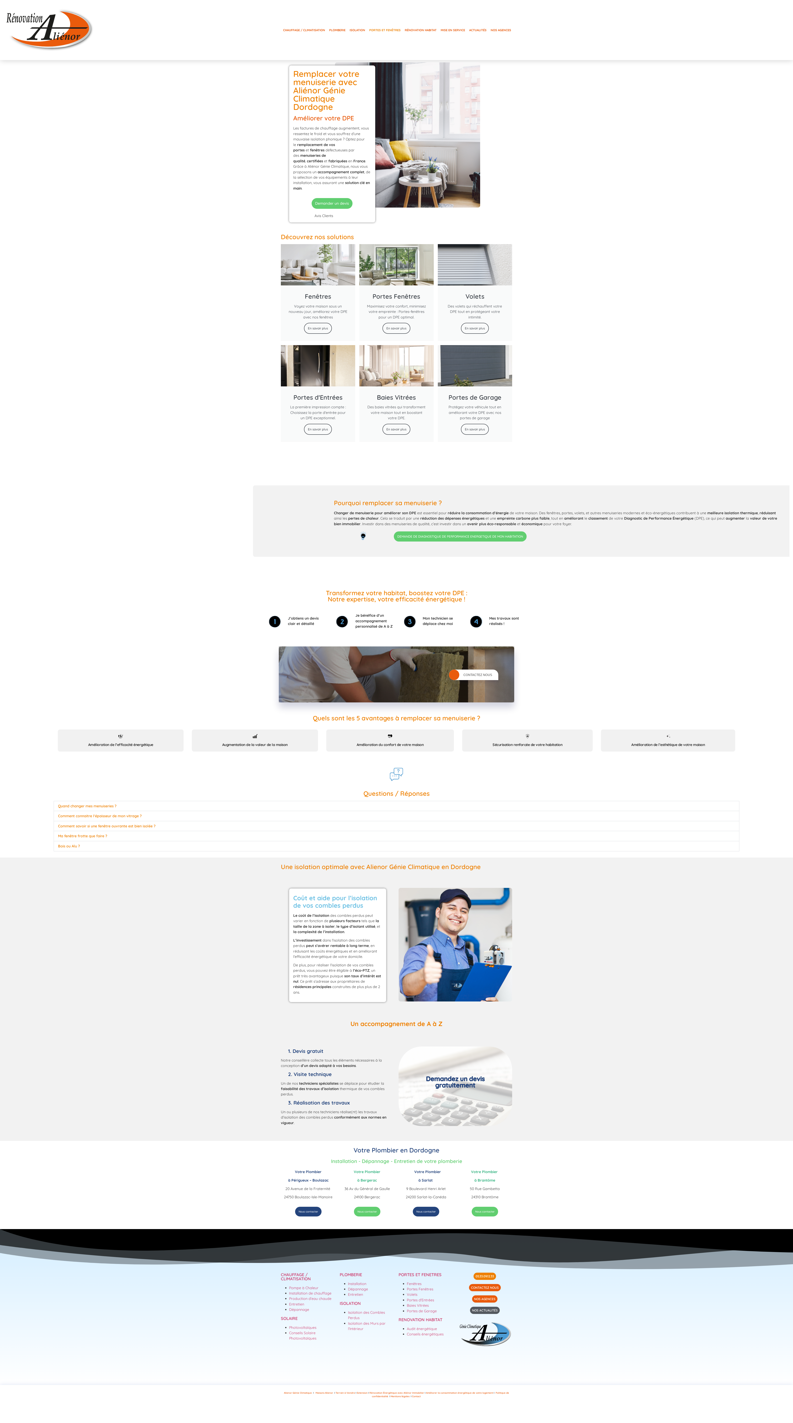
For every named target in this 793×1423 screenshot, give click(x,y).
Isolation (357, 30)
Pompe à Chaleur (303, 1287)
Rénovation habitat (421, 30)
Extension (362, 1392)
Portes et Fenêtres (385, 30)
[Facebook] (403, 1410)
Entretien (297, 1304)
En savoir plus (318, 328)
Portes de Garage (422, 1311)
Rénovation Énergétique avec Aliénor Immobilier (396, 1392)
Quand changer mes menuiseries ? (87, 806)
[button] (396, 806)
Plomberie (337, 30)
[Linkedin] (415, 1410)
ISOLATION (350, 1303)
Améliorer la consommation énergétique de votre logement (459, 1392)
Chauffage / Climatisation (304, 30)
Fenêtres (414, 1283)
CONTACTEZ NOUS (477, 675)
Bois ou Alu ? (69, 846)
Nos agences (501, 30)
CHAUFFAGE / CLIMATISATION (296, 1276)
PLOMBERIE (351, 1274)
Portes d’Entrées (420, 1300)
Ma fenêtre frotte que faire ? (82, 836)
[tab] (121, 740)
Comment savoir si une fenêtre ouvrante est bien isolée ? (107, 826)
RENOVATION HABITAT (420, 1319)
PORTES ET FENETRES (420, 1274)
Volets (412, 1294)
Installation (357, 1283)
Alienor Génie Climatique (298, 1392)
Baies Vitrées (418, 1305)
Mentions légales (400, 1396)
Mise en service (453, 30)
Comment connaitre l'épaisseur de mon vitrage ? (100, 816)
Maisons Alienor (324, 1392)
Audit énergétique (422, 1328)
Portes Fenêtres (420, 1289)
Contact (416, 1396)
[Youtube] (390, 1410)
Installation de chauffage (310, 1293)
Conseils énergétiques (425, 1334)
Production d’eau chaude (310, 1298)
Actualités (478, 30)
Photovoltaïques (302, 1327)
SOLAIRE (289, 1318)
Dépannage (299, 1309)
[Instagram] (378, 1410)
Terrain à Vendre (345, 1392)
